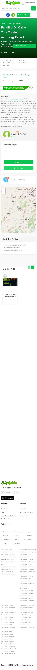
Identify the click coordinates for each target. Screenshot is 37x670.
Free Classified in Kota (6, 624)
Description (9, 60)
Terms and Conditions (27, 512)
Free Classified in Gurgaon (26, 595)
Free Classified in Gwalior (26, 598)
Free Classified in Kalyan (7, 617)
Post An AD (24, 15)
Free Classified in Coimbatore (27, 571)
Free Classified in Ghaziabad (27, 591)
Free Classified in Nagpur (26, 615)
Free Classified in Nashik (26, 617)
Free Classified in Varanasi (8, 646)
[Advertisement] (18, 393)
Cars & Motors (19, 532)
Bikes (16, 536)
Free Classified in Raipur (7, 631)
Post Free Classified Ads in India (9, 559)
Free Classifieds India (6, 549)
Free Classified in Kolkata (7, 622)
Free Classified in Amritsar (26, 559)
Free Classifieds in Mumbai (26, 607)
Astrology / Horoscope (15, 23)
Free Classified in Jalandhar (8, 612)
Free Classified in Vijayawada (8, 649)
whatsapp (19, 168)
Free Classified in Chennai (26, 576)
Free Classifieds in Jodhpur (8, 615)
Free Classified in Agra (25, 554)
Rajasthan (11, 47)
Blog (2, 512)
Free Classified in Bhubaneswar (28, 566)
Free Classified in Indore (7, 605)
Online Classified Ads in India (8, 569)
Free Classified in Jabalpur (8, 607)
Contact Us (23, 509)
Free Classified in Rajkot (7, 634)
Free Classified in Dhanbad (27, 581)
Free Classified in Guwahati (27, 593)
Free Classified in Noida (26, 620)
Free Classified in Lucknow (8, 627)
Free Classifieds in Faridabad (27, 583)
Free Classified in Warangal (8, 653)
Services (3, 23)
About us (4, 509)
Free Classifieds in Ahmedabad (28, 549)
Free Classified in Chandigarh (27, 569)
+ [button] (3, 189)
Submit (19, 162)
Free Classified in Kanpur (7, 620)
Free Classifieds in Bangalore (27, 562)
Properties (29, 532)
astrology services (17, 99)
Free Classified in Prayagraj (27, 627)
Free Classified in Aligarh (26, 557)
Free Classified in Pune (25, 624)
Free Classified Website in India (9, 557)
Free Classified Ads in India (8, 554)
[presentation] (29, 267)
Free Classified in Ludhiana (27, 605)
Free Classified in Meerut (26, 610)
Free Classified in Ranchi (7, 636)
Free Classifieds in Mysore (26, 612)
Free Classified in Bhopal (26, 564)
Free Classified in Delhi (25, 578)
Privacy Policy (24, 516)
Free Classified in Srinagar (7, 641)
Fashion (28, 540)
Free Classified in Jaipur (7, 610)
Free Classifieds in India (7, 552)
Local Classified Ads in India (8, 566)
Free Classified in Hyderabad (27, 600)
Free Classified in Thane (7, 644)
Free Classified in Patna (26, 622)
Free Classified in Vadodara (8, 651)
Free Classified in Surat (7, 639)
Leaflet (33, 232)
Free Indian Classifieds (7, 571)
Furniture (29, 536)
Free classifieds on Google (7, 574)
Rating (23, 60)
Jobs (16, 540)
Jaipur (5, 47)
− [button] (3, 192)
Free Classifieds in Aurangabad (28, 552)
